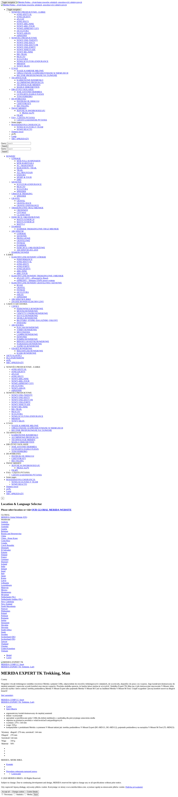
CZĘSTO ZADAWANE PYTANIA (32, 120)
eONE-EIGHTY (24, 17)
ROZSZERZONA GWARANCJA (26, 125)
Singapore (5, 623)
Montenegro (6, 592)
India (3, 566)
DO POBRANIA (18, 99)
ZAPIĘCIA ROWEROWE (28, 346)
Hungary (4, 562)
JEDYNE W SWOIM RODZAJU (31, 110)
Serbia (3, 620)
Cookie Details (32, 792)
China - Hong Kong (9, 538)
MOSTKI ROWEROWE (27, 311)
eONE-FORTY (23, 266)
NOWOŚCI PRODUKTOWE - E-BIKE (28, 12)
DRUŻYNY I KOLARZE (22, 89)
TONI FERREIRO (25, 96)
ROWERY (10, 156)
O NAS (14, 68)
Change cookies (18, 792)
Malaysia (4, 587)
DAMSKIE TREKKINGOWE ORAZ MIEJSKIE (38, 229)
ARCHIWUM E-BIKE (21, 299)
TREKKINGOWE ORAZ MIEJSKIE (27, 208)
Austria (4, 529)
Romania (4, 618)
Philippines (5, 611)
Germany (5, 559)
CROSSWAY (22, 210)
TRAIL (20, 170)
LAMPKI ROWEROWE (27, 334)
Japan (3, 576)
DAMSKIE (16, 226)
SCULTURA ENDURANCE (29, 184)
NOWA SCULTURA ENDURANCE (32, 61)
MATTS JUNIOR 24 (25, 219)
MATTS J (21, 224)
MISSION (21, 64)
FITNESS (21, 243)
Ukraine (4, 646)
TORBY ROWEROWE (27, 330)
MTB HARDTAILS (25, 163)
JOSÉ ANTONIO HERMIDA (29, 92)
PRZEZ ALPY (28, 113)
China (3, 536)
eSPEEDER (22, 35)
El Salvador (6, 550)
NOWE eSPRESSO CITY (28, 28)
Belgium (4, 531)
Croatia (4, 543)
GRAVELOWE (23, 240)
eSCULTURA (23, 31)
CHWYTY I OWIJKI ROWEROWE (32, 313)
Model (9, 655)
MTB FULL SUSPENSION (28, 161)
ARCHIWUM (17, 231)
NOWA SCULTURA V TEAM (30, 127)
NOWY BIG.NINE (25, 52)
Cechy (9, 658)
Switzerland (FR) (8, 639)
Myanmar (5, 594)
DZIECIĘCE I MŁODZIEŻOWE (25, 217)
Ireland (4, 569)
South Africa (6, 630)
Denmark (5, 548)
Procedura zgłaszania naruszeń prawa (21, 771)
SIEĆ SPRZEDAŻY (20, 139)
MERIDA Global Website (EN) (14, 517)
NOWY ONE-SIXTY (26, 42)
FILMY (20, 115)
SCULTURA (22, 59)
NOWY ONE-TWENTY (27, 40)
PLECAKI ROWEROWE (28, 327)
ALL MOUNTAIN (25, 172)
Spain (3, 632)
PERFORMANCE (24, 259)
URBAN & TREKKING (22, 194)
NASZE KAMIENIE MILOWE (30, 71)
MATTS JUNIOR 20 (25, 222)
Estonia (4, 552)
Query (3, 143)
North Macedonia (8, 606)
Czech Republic (7, 545)
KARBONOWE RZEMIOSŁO (30, 80)
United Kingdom (8, 648)
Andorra (4, 522)
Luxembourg (6, 585)
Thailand (4, 644)
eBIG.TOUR (22, 273)
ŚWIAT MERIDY (19, 108)
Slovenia (4, 627)
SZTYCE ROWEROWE (27, 316)
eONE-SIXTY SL (24, 14)
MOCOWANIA (23, 332)
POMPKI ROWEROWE (27, 339)
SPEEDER (21, 191)
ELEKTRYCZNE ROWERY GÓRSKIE (28, 257)
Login (13, 136)
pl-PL (8, 489)
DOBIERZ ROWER (20, 252)
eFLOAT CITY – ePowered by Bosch (32, 278)
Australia (4, 526)
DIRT (19, 180)
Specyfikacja (11, 709)
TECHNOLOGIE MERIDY (29, 85)
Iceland (4, 564)
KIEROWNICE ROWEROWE (30, 308)
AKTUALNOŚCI (14, 355)
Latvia (3, 580)
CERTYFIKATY (24, 103)
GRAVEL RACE (24, 203)
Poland (4, 613)
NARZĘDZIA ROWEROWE (29, 344)
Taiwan (4, 641)
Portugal (4, 616)
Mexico (4, 590)
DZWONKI (22, 337)
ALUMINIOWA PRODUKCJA (30, 82)
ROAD (20, 285)
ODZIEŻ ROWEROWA (21, 348)
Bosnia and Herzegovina (11, 534)
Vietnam (4, 651)
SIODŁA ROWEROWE (27, 318)
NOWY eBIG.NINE (25, 24)
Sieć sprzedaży (7, 695)
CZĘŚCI (15, 306)
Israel (3, 571)
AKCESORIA (17, 325)
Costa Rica (5, 541)
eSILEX (20, 294)
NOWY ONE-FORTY (26, 47)
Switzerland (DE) (8, 637)
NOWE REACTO (24, 129)
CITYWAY (21, 212)
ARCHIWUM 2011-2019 (27, 250)
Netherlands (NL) (8, 597)
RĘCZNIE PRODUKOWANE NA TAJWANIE (37, 75)
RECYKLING (23, 106)
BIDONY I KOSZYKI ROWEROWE (33, 341)
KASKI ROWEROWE (26, 353)
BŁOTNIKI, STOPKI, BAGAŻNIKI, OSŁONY (37, 320)
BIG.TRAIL (22, 54)
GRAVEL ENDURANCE (28, 205)
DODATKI (21, 323)
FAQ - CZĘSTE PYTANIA (23, 117)
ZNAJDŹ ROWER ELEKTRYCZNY (27, 301)
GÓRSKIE (16, 158)
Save (36, 795)
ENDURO (21, 175)
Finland (4, 555)
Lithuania (5, 583)
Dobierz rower (17, 132)
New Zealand (6, 604)
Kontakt (9, 764)
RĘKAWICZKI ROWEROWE (30, 351)
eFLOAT (20, 19)
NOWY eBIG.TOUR (26, 26)
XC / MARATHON (25, 165)
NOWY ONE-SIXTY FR (27, 45)
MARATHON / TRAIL (27, 168)
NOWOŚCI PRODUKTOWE (24, 38)
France (4, 557)
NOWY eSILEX (24, 33)
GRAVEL (15, 198)
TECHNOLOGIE (19, 78)
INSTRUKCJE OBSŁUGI (28, 101)
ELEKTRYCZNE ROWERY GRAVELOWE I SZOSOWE (36, 283)
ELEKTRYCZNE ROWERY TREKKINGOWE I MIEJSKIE (37, 276)
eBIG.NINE (22, 271)
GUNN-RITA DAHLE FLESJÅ (30, 94)
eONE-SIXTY (23, 21)
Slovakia (4, 625)
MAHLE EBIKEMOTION (28, 87)
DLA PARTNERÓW (15, 358)
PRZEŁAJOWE (23, 238)
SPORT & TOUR (24, 177)
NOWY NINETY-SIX (26, 49)
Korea (3, 578)
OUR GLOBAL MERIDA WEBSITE (51, 509)
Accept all (6, 792)
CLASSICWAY (23, 215)
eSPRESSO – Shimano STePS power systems (36, 280)
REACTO (21, 57)
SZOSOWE (16, 182)
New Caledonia (7, 602)
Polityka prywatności (134, 787)
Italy (3, 573)
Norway (4, 609)
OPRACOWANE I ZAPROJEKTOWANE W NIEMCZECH (42, 73)
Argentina (5, 524)
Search (4, 146)
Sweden (4, 634)
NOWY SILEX (23, 66)
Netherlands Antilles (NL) (11, 599)
